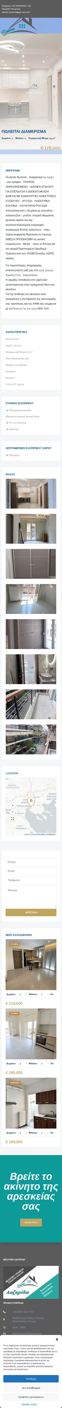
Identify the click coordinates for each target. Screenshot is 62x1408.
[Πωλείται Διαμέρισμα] (31, 964)
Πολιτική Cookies (29, 1404)
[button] (57, 1339)
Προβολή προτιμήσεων (31, 1397)
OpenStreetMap (39, 834)
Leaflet (26, 834)
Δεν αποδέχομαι (31, 1387)
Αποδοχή (31, 1378)
